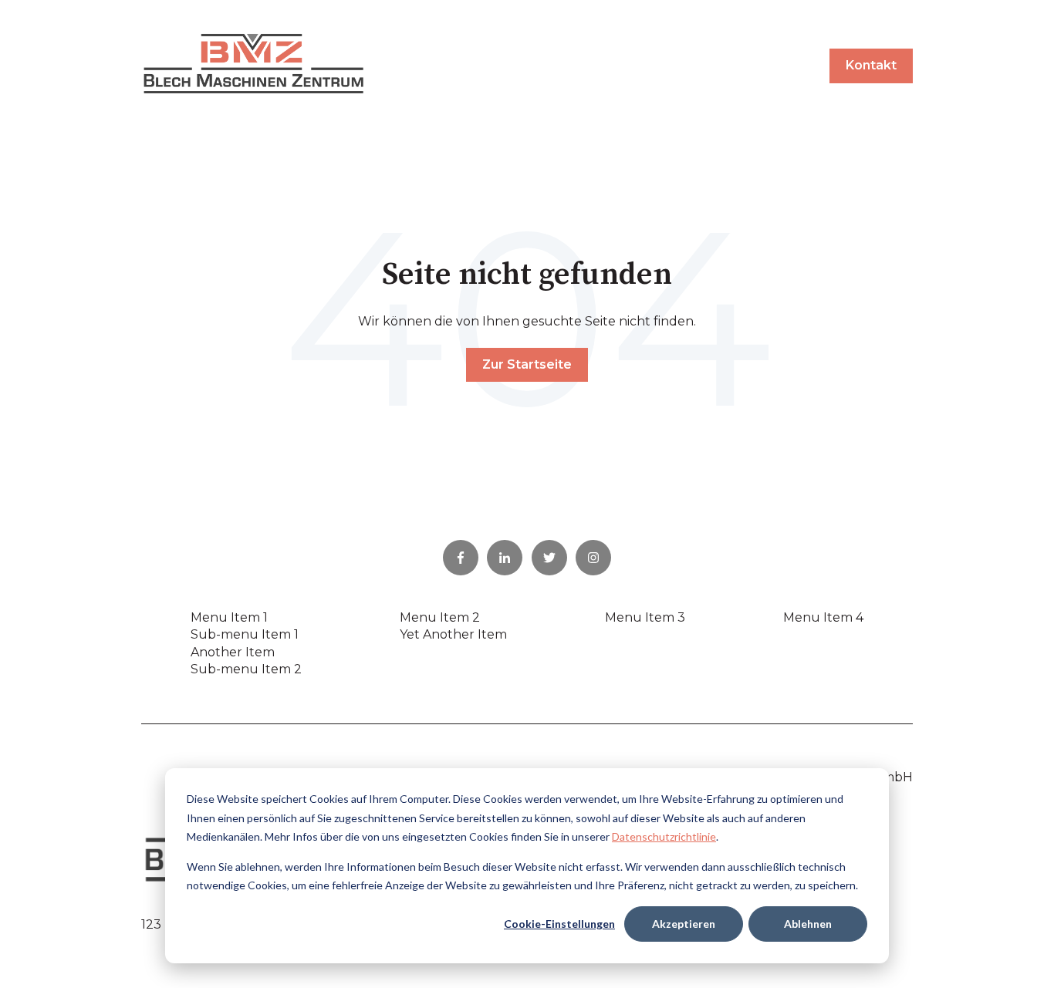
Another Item (233, 652)
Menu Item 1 (229, 617)
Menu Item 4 (823, 617)
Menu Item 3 (645, 617)
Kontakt (871, 65)
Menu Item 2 (440, 617)
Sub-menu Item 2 (246, 669)
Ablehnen (808, 923)
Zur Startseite (527, 364)
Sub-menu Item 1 (245, 634)
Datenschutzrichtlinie (664, 836)
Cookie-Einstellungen (559, 923)
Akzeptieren (683, 923)
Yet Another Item (453, 634)
